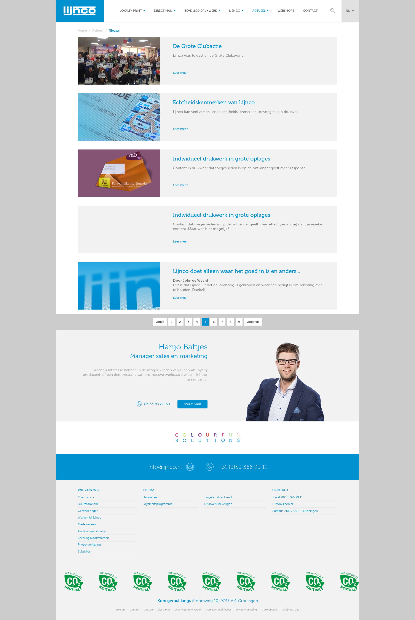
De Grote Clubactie (197, 46)
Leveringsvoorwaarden (93, 538)
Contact (310, 11)
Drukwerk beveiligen (218, 504)
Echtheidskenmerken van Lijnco (214, 102)
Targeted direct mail (218, 497)
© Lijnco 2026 (291, 609)
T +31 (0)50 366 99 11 (287, 497)
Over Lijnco (86, 497)
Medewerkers (87, 524)
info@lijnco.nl (165, 466)
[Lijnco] (80, 11)
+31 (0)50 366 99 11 (242, 466)
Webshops (286, 11)
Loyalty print (131, 11)
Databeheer (151, 497)
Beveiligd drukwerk (200, 11)
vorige (160, 322)
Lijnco (234, 11)
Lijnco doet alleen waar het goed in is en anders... (236, 271)
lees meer (180, 72)
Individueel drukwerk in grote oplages (221, 158)
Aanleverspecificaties (92, 531)
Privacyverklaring (89, 544)
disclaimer (164, 609)
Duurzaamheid (88, 504)
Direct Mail (163, 11)
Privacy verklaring (246, 609)
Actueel (258, 11)
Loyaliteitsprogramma (157, 504)
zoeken (148, 609)
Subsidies (84, 551)
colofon (120, 609)
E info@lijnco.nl (282, 504)
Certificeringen (88, 511)
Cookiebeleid (270, 609)
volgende (253, 322)
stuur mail (192, 404)
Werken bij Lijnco (89, 517)
